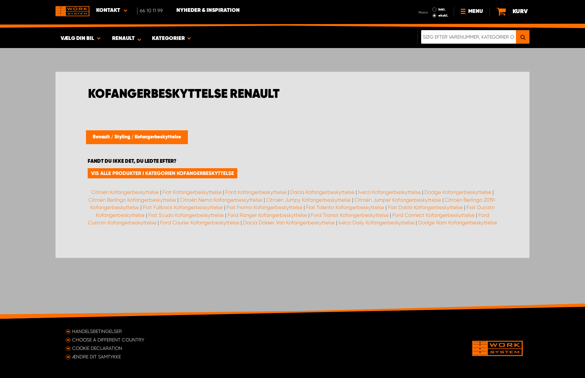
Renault (102, 137)
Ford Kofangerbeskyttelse (255, 192)
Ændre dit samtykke (96, 356)
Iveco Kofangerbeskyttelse (389, 192)
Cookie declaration (97, 348)
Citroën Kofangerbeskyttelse (125, 192)
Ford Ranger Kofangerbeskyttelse (267, 215)
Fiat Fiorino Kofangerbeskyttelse (264, 207)
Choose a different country (108, 339)
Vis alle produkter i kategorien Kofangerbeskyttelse (162, 173)
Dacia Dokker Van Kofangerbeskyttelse (289, 223)
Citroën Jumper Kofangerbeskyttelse (397, 200)
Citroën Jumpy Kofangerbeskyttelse (308, 200)
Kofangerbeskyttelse (158, 137)
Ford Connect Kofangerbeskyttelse (433, 215)
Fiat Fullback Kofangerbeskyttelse (183, 207)
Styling (122, 137)
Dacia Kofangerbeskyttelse (322, 192)
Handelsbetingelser (97, 331)
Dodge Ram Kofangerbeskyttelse (457, 223)
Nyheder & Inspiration (208, 10)
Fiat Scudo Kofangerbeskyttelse (186, 215)
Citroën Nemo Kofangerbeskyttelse (221, 200)
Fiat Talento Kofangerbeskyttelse (345, 207)
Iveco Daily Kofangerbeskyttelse (376, 223)
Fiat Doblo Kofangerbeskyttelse (425, 207)
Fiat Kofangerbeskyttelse (192, 192)
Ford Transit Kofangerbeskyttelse (350, 215)
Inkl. (442, 9)
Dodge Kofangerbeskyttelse (458, 192)
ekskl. (443, 15)
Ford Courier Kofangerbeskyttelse (199, 223)
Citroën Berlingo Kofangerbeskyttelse (132, 200)
